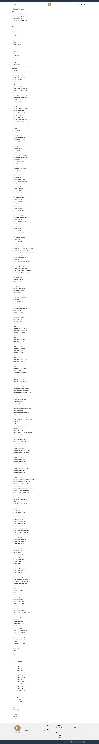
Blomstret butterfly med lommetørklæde (21, 95)
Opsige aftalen (16, 55)
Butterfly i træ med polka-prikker (19, 183)
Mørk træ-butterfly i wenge (18, 497)
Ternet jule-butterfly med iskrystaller (20, 630)
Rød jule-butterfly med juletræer (19, 568)
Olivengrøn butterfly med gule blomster (20, 523)
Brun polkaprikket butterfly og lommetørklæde (22, 119)
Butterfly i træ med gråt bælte (19, 179)
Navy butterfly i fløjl (17, 510)
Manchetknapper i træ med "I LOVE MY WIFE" (21, 450)
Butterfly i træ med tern (17, 190)
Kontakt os (15, 48)
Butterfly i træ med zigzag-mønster (20, 194)
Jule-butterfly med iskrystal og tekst (20, 345)
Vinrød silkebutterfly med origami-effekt (21, 646)
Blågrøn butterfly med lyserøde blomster (21, 88)
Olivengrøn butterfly (17, 517)
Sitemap (15, 62)
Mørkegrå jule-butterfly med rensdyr (20, 506)
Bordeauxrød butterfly (17, 103)
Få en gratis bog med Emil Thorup (19, 16)
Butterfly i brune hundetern (18, 135)
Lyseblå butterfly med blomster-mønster (21, 403)
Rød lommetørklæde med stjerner (19, 576)
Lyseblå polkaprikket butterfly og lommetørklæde (22, 408)
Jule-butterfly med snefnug (18, 365)
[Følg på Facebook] (15, 732)
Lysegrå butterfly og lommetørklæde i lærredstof (22, 419)
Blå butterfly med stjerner (18, 83)
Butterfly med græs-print (18, 208)
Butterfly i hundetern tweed (18, 146)
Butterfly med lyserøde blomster (19, 214)
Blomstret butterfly (17, 93)
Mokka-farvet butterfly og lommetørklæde (21, 492)
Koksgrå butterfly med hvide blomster (20, 372)
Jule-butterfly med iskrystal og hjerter (20, 343)
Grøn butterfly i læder (17, 286)
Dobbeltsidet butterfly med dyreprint (20, 268)
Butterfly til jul (19, 683)
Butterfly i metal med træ (18, 152)
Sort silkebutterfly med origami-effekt (20, 616)
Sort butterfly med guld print (18, 601)
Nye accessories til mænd (18, 49)
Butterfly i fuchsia (16, 143)
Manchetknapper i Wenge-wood (19, 454)
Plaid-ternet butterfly (17, 552)
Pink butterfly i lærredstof (18, 548)
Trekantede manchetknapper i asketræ (20, 637)
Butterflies (74, 727)
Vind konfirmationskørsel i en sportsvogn (21, 66)
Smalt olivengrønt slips (17, 588)
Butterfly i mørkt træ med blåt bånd (20, 155)
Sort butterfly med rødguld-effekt (19, 608)
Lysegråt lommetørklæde (18, 423)
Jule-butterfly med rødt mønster (19, 363)
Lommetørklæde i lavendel (18, 383)
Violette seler (15, 650)
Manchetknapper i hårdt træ (18, 446)
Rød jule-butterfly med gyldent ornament (21, 566)
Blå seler (15, 84)
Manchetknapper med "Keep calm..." (20, 459)
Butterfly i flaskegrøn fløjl (18, 141)
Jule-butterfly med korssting (18, 352)
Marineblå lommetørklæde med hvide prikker (21, 481)
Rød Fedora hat (16, 565)
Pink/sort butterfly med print (18, 550)
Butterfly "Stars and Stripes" (18, 121)
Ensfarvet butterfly (20, 694)
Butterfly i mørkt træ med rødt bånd (20, 157)
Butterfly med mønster (17, 219)
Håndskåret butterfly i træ (18, 312)
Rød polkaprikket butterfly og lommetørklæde (22, 577)
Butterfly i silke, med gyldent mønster (20, 168)
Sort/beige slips (16, 619)
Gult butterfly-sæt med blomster (19, 305)
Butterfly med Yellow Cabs (18, 243)
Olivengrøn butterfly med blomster (19, 521)
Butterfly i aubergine (17, 128)
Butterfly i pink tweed (17, 163)
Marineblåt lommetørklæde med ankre (20, 483)
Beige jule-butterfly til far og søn (19, 77)
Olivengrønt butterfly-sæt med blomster (20, 532)
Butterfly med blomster (17, 199)
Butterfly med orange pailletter (19, 223)
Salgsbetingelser (60, 727)
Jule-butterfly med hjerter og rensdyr (20, 334)
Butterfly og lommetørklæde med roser (20, 250)
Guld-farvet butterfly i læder (18, 301)
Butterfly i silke (20, 670)
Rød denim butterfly (17, 563)
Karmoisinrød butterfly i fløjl (18, 370)
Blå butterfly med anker (17, 81)
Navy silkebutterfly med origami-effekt (20, 514)
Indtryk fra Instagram (17, 44)
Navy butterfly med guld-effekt (19, 512)
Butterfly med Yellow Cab (18, 241)
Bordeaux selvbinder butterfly (19, 101)
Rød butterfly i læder (17, 561)
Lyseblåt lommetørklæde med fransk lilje (21, 412)
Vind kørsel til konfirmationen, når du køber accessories (23, 24)
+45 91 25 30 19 (47, 729)
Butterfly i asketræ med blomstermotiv (20, 126)
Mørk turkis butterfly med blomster (20, 499)
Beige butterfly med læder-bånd (19, 75)
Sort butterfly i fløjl (17, 597)
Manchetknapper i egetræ (18, 445)
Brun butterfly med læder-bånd (19, 114)
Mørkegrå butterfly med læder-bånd (20, 503)
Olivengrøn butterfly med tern (19, 526)
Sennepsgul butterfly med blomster (20, 583)
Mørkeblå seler (16, 501)
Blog (14, 33)
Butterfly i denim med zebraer (19, 137)
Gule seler (15, 303)
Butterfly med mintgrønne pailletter (20, 217)
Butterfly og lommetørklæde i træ (19, 246)
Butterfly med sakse (17, 235)
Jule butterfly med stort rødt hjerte (20, 325)
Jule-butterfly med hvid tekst (18, 335)
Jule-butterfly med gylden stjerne (19, 332)
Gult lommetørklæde (17, 306)
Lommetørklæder (16, 711)
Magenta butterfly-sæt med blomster (20, 439)
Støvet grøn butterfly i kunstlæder (19, 625)
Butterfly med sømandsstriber (19, 237)
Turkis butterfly (16, 641)
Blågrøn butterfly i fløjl (17, 86)
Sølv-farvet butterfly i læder (18, 623)
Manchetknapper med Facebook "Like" (20, 468)
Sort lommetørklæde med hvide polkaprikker (21, 614)
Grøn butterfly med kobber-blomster (20, 288)
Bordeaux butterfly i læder (18, 99)
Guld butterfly (16, 299)
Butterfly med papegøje (17, 226)
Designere (15, 35)
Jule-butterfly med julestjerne (19, 348)
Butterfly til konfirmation (21, 684)
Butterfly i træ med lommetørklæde (20, 181)
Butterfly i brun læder (17, 134)
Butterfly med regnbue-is (18, 230)
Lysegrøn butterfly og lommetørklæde (20, 426)
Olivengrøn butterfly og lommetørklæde (20, 528)
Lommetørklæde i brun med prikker (20, 381)
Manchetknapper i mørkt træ (18, 448)
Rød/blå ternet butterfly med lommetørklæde (21, 579)
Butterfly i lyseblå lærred (18, 148)
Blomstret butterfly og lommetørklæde (20, 97)
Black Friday (15, 31)
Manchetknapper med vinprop (19, 477)
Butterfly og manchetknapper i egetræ (20, 254)
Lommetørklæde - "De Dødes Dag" (19, 379)
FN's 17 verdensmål (16, 40)
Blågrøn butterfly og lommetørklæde (20, 90)
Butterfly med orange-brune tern (19, 224)
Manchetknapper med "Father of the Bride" (21, 456)
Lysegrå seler (15, 421)
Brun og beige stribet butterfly (19, 117)
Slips (14, 713)
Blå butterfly (19, 661)
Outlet (14, 707)
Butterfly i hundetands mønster (19, 144)
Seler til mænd (16, 709)
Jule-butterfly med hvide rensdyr (19, 337)
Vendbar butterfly (16, 645)
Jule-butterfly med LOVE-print (19, 354)
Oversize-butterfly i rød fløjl (18, 541)
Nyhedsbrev (15, 51)
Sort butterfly (19, 703)
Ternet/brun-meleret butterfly (19, 632)
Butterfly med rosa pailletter (18, 232)
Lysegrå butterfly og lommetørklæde (20, 417)
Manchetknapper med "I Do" (18, 457)
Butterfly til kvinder (20, 686)
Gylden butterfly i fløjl (17, 310)
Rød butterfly (19, 699)
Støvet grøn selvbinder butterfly (19, 626)
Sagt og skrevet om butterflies (19, 22)
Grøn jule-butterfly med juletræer (19, 290)
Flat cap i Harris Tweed (17, 281)
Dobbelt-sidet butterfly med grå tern (20, 265)
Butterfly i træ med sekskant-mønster (20, 184)
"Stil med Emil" (16, 70)
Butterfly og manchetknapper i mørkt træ (21, 255)
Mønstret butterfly (16, 494)
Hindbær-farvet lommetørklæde (19, 315)
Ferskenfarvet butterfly (17, 277)
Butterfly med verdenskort (18, 239)
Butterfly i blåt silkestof (17, 132)
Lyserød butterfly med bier (18, 430)
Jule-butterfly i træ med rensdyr (19, 326)
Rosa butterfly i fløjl (17, 556)
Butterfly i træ (19, 672)
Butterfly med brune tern (18, 201)
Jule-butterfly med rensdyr (18, 357)
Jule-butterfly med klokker (18, 350)
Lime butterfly (16, 377)
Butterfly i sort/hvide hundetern (19, 175)
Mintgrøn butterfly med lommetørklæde (20, 486)
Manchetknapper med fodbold (19, 470)
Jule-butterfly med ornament (18, 355)
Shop (14, 60)
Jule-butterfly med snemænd (18, 366)
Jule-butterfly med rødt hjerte (19, 361)
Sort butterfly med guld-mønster (19, 605)
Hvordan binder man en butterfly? (19, 18)
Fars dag (15, 38)
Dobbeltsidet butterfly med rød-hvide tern (21, 274)
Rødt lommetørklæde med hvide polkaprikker (21, 581)
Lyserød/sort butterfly (17, 434)
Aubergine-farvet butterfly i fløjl (19, 72)
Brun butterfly (16, 106)
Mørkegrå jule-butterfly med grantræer (20, 505)
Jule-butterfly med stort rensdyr (19, 368)
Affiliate (14, 28)
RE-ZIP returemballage (17, 59)
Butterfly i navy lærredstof (18, 159)
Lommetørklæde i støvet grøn (19, 385)
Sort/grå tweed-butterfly (18, 621)
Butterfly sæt (19, 679)
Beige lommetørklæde (17, 79)
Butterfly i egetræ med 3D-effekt (19, 139)
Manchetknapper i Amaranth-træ (19, 443)
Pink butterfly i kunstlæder (18, 546)
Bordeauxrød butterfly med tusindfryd (20, 104)
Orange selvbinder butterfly (18, 537)
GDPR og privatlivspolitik (62, 729)
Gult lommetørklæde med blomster (20, 308)
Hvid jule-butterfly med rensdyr (19, 321)
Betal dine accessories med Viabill (19, 13)
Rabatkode (15, 57)
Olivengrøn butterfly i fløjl (18, 519)
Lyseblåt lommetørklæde (18, 410)
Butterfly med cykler (17, 204)
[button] (14, 4)
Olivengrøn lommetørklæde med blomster (21, 530)
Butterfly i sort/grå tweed (18, 174)
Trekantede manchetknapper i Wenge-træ (21, 639)
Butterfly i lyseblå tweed (17, 150)
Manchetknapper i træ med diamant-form (21, 452)
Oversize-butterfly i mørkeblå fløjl (19, 539)
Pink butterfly (16, 545)
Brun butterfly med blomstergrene (19, 112)
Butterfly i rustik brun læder (18, 166)
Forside (14, 42)
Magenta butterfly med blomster (19, 436)
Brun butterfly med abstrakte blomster (20, 108)
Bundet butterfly (20, 663)
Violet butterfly (16, 648)
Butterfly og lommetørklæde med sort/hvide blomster (23, 252)
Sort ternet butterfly (17, 617)
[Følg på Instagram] (16, 732)
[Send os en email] (18, 732)
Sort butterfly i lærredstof (18, 599)
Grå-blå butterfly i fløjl (17, 285)
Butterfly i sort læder (17, 170)
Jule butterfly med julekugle (18, 323)
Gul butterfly (15, 294)
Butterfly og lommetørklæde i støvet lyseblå (21, 245)
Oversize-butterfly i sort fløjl (18, 543)
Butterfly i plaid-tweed (17, 164)
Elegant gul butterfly (17, 275)
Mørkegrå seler (16, 508)
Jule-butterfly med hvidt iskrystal (19, 339)
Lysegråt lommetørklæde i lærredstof (20, 425)
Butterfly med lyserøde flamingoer (19, 215)
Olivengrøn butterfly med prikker (19, 525)
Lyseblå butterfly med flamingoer (19, 405)
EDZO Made (19, 692)
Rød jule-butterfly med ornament (19, 570)
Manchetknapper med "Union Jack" (20, 463)
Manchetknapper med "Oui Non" (19, 461)
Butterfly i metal (20, 668)
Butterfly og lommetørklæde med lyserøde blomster (23, 248)
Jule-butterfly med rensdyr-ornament (20, 359)
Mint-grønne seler (16, 485)
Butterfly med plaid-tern (17, 228)
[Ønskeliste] (86, 4)
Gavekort (15, 283)
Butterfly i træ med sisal (17, 186)
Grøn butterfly (19, 695)
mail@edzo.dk (47, 730)
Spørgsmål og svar (16, 64)
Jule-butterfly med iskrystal (18, 341)
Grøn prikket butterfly (17, 292)
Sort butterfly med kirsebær (18, 606)
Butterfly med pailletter (21, 677)
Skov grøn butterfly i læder (18, 586)
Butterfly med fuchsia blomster (19, 206)
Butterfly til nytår (20, 688)
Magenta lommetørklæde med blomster (20, 441)
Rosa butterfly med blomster (18, 559)
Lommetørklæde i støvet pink (18, 386)
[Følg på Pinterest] (19, 732)
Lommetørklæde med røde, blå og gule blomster (22, 392)
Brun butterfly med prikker (18, 115)
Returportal (60, 730)
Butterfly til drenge (20, 681)
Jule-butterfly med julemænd (18, 346)
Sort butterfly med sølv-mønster (19, 610)
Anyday (14, 29)
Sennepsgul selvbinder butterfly (19, 585)
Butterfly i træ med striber (18, 188)
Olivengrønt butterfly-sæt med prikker (20, 534)
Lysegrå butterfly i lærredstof (18, 414)
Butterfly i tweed (20, 674)
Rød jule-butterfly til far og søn (19, 574)
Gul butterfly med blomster (18, 295)
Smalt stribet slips (16, 592)
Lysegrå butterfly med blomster (19, 416)
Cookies (59, 732)
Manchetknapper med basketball (19, 465)
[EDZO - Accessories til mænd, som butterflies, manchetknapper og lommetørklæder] (49, 4)
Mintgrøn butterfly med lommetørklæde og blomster (23, 488)
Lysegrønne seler (16, 428)
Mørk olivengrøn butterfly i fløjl (19, 496)
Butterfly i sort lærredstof (18, 172)
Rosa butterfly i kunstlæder (18, 557)
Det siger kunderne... (17, 37)
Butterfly (15, 658)
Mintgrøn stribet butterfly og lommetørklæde (21, 490)
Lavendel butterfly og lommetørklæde (20, 375)
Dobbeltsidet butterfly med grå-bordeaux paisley (22, 270)
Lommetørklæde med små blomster (20, 394)
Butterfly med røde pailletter (18, 234)
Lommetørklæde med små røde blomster (21, 396)
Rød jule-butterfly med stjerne (19, 572)
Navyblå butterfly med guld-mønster (20, 516)
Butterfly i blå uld (16, 130)
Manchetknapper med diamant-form (20, 466)
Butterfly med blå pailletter (18, 197)
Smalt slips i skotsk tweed (18, 590)
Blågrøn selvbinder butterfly (18, 92)
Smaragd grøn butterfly (17, 596)
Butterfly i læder (20, 666)
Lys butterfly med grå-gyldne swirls (20, 399)
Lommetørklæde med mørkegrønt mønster (21, 390)
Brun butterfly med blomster (18, 110)
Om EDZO (15, 53)
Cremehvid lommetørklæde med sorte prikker (22, 261)
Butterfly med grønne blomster (19, 210)
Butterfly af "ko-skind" (17, 123)
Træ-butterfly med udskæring (18, 636)
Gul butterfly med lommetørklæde (19, 297)
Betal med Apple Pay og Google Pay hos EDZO (22, 14)
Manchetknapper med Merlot (18, 474)
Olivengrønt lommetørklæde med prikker (21, 536)
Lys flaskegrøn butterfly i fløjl (18, 401)
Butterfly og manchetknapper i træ (19, 257)
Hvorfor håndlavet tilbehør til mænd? (20, 20)
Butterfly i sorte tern (17, 177)
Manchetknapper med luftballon (19, 472)
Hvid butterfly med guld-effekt (19, 319)
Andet (14, 718)
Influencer (15, 46)
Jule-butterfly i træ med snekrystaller (20, 328)
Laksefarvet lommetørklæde (18, 374)
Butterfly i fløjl (19, 664)
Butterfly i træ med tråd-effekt (19, 192)
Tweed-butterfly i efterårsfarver (19, 643)
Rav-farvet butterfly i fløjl (18, 554)
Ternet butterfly (20, 704)
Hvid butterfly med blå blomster (19, 317)
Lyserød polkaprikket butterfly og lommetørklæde (22, 432)
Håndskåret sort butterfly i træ (19, 314)
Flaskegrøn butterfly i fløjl (18, 279)
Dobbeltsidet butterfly (21, 690)
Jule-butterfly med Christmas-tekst (20, 330)
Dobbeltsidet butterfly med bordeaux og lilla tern (22, 266)
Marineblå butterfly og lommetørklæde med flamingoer (23, 479)
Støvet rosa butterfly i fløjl (18, 628)
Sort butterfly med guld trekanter (19, 603)
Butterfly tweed (16, 259)
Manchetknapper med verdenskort (19, 476)
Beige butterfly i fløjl (17, 73)
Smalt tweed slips (16, 594)
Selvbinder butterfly (20, 701)
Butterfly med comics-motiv (18, 203)
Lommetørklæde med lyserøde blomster (21, 388)
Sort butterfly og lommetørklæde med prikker (22, 612)
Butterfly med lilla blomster (18, 212)
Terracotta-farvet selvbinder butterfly (20, 634)
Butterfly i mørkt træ (17, 154)
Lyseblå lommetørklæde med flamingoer (21, 406)
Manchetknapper (16, 714)
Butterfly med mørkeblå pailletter (19, 221)
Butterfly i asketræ (16, 124)
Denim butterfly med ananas (18, 263)
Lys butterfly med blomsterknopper (20, 397)
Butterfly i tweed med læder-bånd (19, 195)
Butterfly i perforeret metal (18, 161)
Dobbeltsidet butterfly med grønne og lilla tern (22, 272)
